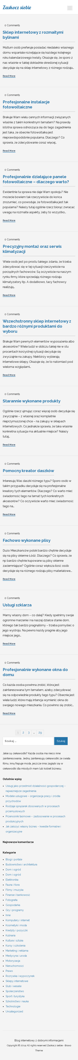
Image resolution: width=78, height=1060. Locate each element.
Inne (8, 915)
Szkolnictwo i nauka (17, 1001)
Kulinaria (10, 935)
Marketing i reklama (17, 950)
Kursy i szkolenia (15, 945)
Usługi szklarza (17, 605)
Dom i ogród (13, 869)
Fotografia (11, 900)
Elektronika (12, 879)
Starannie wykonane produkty (31, 401)
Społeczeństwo (15, 991)
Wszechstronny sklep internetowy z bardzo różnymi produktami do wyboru (37, 326)
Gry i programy (15, 910)
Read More (9, 76)
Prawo (9, 970)
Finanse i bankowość (18, 894)
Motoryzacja (13, 960)
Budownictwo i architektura (21, 864)
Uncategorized (14, 1011)
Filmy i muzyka (14, 889)
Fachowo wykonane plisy (26, 540)
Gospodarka (13, 905)
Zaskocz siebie (17, 7)
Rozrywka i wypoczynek (20, 976)
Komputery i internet (18, 920)
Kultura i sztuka (14, 940)
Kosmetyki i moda (16, 925)
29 (40, 732)
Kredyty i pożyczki (17, 930)
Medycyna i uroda (16, 955)
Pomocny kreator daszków (28, 470)
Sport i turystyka (15, 996)
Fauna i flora (13, 884)
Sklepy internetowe (17, 981)
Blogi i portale (14, 859)
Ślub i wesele (13, 986)
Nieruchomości (15, 965)
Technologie (13, 1006)
